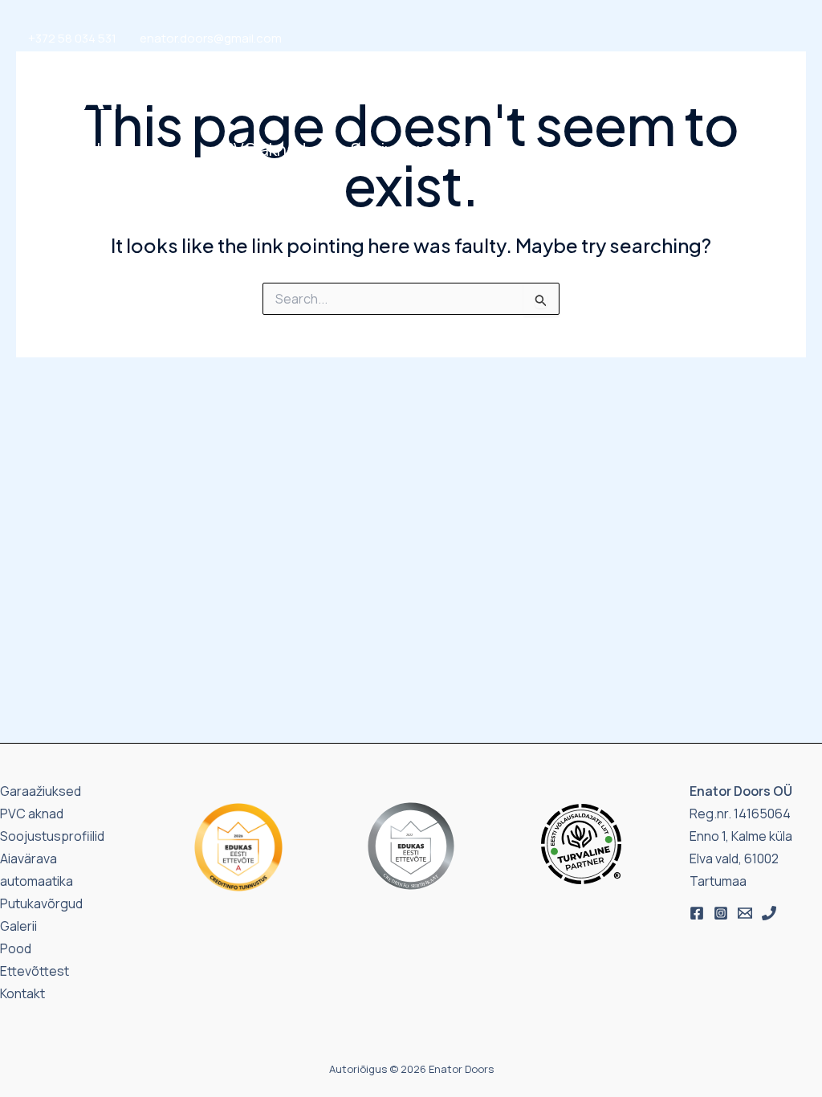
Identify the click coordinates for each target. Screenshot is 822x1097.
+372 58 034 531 (72, 38)
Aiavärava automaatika (116, 181)
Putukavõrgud (278, 181)
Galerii (584, 153)
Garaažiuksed (80, 149)
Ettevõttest (547, 177)
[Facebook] (697, 913)
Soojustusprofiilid (418, 149)
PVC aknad (265, 149)
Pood (522, 153)
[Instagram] (721, 913)
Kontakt (658, 153)
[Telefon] (769, 913)
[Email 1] (745, 913)
